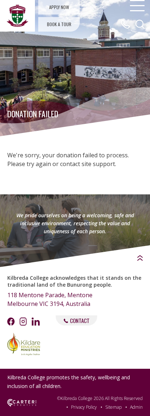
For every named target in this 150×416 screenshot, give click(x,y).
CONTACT (80, 320)
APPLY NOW (59, 7)
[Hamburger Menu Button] (137, 5)
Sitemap (113, 407)
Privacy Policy (84, 407)
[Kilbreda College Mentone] (17, 16)
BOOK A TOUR (59, 24)
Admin (136, 407)
